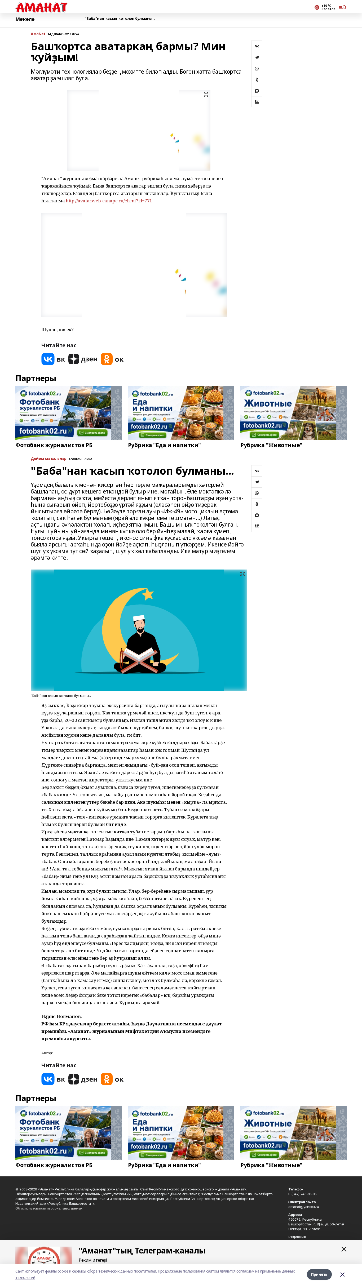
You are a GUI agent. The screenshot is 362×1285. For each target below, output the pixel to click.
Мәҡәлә (24, 19)
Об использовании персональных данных (48, 1208)
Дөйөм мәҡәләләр (49, 458)
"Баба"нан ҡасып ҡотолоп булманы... (120, 18)
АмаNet (38, 34)
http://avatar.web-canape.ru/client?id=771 (109, 201)
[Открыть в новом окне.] (53, 359)
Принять (319, 1274)
